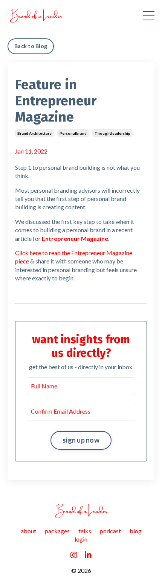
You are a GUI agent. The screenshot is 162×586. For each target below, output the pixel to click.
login (81, 539)
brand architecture (34, 133)
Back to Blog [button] (30, 46)
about (28, 530)
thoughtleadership (112, 133)
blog (136, 530)
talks (84, 530)
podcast (110, 530)
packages (57, 530)
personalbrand (73, 133)
